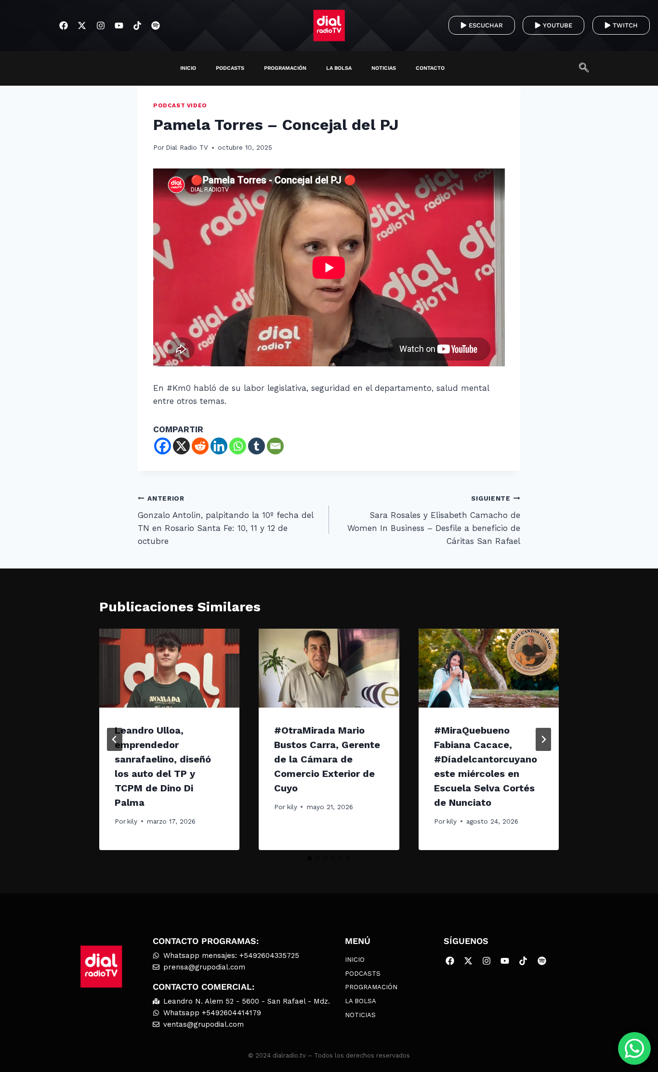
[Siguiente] (543, 739)
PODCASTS (230, 68)
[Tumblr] (256, 446)
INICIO (188, 68)
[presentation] (169, 668)
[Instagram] (100, 25)
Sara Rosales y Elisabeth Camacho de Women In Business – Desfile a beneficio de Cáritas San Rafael (433, 520)
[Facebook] (64, 25)
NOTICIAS (383, 68)
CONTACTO (430, 68)
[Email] (275, 446)
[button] (588, 68)
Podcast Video (180, 105)
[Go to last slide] (114, 739)
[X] (181, 446)
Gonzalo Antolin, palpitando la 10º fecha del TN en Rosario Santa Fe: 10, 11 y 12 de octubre (225, 520)
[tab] (309, 858)
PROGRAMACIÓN (285, 68)
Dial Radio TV (187, 147)
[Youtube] (119, 25)
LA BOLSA (339, 68)
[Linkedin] (219, 446)
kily (132, 821)
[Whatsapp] (237, 446)
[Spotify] (156, 25)
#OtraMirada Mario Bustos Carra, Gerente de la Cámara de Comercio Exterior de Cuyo (327, 759)
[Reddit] (200, 446)
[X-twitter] (82, 25)
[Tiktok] (137, 25)
